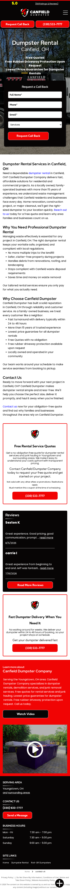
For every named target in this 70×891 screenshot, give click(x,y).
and (5, 792)
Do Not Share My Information (29, 877)
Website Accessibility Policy (43, 880)
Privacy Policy (7, 877)
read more (46, 537)
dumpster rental (39, 173)
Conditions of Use (50, 877)
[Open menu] (65, 12)
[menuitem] (7, 862)
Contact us (10, 406)
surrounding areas (19, 792)
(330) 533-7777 (13, 808)
